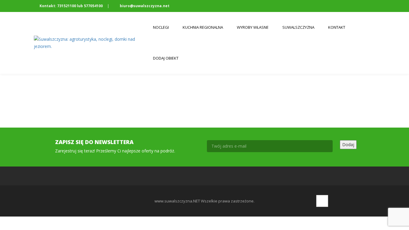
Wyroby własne (253, 27)
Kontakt (336, 27)
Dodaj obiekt (165, 58)
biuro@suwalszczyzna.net (144, 5)
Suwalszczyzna (298, 27)
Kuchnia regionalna (203, 27)
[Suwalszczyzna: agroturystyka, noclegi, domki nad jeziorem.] (90, 43)
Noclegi (161, 27)
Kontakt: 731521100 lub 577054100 (71, 5)
